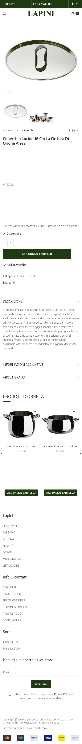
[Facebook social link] (73, 3)
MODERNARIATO (13, 558)
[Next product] (77, 130)
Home (6, 130)
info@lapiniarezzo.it (50, 722)
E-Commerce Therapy (35, 727)
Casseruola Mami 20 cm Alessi (60, 446)
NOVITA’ (8, 545)
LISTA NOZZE (11, 565)
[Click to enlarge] (9, 92)
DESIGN (7, 552)
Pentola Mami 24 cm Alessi (21, 446)
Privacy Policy (62, 694)
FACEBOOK (11, 642)
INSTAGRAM (12, 648)
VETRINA (8, 539)
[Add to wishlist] (34, 411)
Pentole (29, 130)
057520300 (30, 722)
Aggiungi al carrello (37, 253)
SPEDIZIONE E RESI (14, 600)
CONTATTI (9, 587)
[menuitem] (9, 4)
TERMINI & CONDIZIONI (17, 607)
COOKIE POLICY (12, 620)
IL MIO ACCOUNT (13, 594)
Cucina (17, 130)
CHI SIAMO (9, 532)
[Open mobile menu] (4, 13)
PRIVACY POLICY (13, 613)
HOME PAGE (10, 525)
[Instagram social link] (77, 3)
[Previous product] (70, 130)
